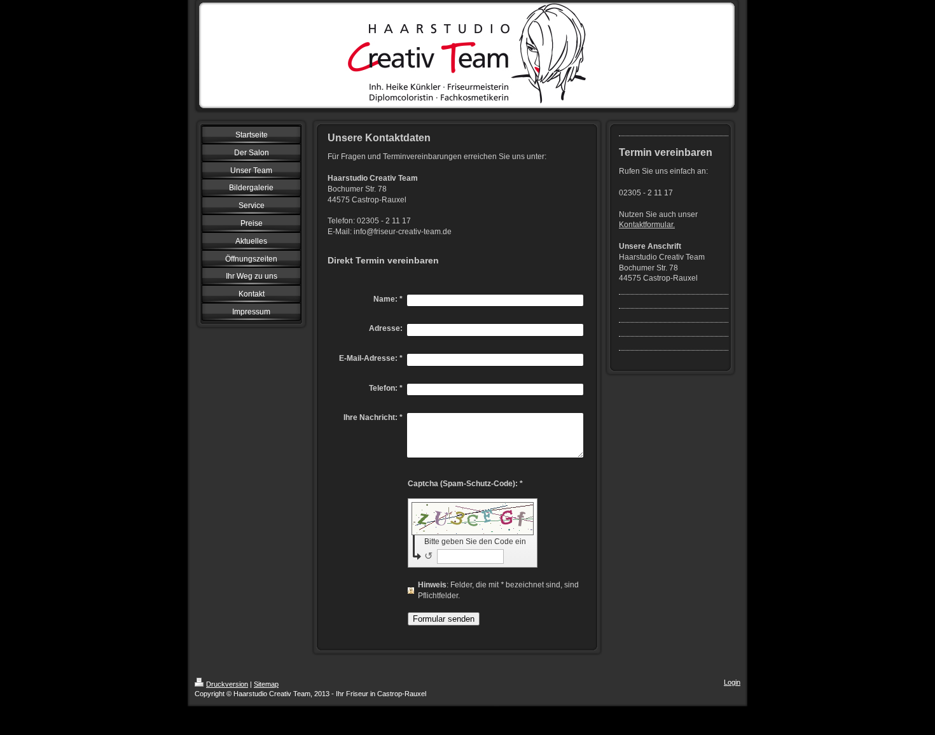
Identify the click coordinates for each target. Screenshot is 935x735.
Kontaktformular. (647, 224)
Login (732, 682)
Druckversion (227, 684)
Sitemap (266, 684)
